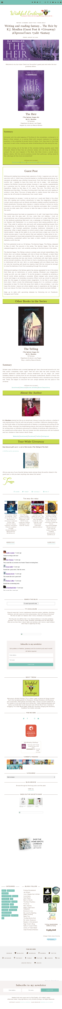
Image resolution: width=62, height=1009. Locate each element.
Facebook (31, 436)
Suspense (5, 909)
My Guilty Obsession (29, 920)
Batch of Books (28, 900)
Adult (4, 890)
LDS (11, 898)
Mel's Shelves (27, 905)
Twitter (38, 436)
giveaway (25, 22)
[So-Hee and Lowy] (53, 764)
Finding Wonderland (29, 890)
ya (3, 918)
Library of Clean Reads (30, 927)
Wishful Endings (25, 1002)
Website (16, 436)
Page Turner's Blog (29, 924)
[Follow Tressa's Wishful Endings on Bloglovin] (51, 940)
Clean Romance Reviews (30, 929)
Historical (5, 898)
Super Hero (14, 907)
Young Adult (41, 22)
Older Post (51, 542)
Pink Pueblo (34, 997)
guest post (33, 22)
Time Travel (13, 909)
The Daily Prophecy (29, 902)
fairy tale (15, 915)
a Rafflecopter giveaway (11, 451)
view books (38, 752)
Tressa (29, 744)
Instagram (45, 436)
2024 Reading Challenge (31, 742)
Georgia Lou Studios (47, 1002)
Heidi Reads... (27, 898)
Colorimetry (27, 896)
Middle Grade (6, 901)
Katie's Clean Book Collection (29, 908)
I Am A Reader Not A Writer (31, 894)
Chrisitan (5, 893)
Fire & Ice (26, 904)
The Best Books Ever (29, 918)
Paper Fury (26, 916)
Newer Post (11, 542)
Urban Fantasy (6, 912)
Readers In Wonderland (30, 922)
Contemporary (6, 896)
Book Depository (44, 162)
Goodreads (16, 162)
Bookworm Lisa (28, 911)
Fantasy (19, 22)
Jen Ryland (26, 892)
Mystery (14, 901)
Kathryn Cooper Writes (30, 925)
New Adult (5, 904)
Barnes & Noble (32, 162)
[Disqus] (31, 570)
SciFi (11, 904)
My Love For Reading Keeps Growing (29, 913)
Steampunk (5, 907)
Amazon (23, 162)
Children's (11, 890)
